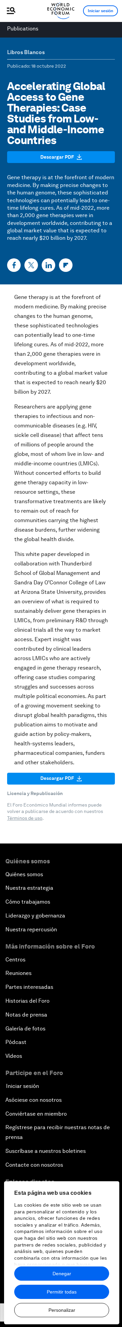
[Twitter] (31, 265)
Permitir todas (62, 1292)
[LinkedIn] (48, 265)
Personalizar (61, 1310)
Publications (22, 28)
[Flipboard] (66, 265)
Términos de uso (24, 818)
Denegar (62, 1273)
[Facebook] (14, 265)
